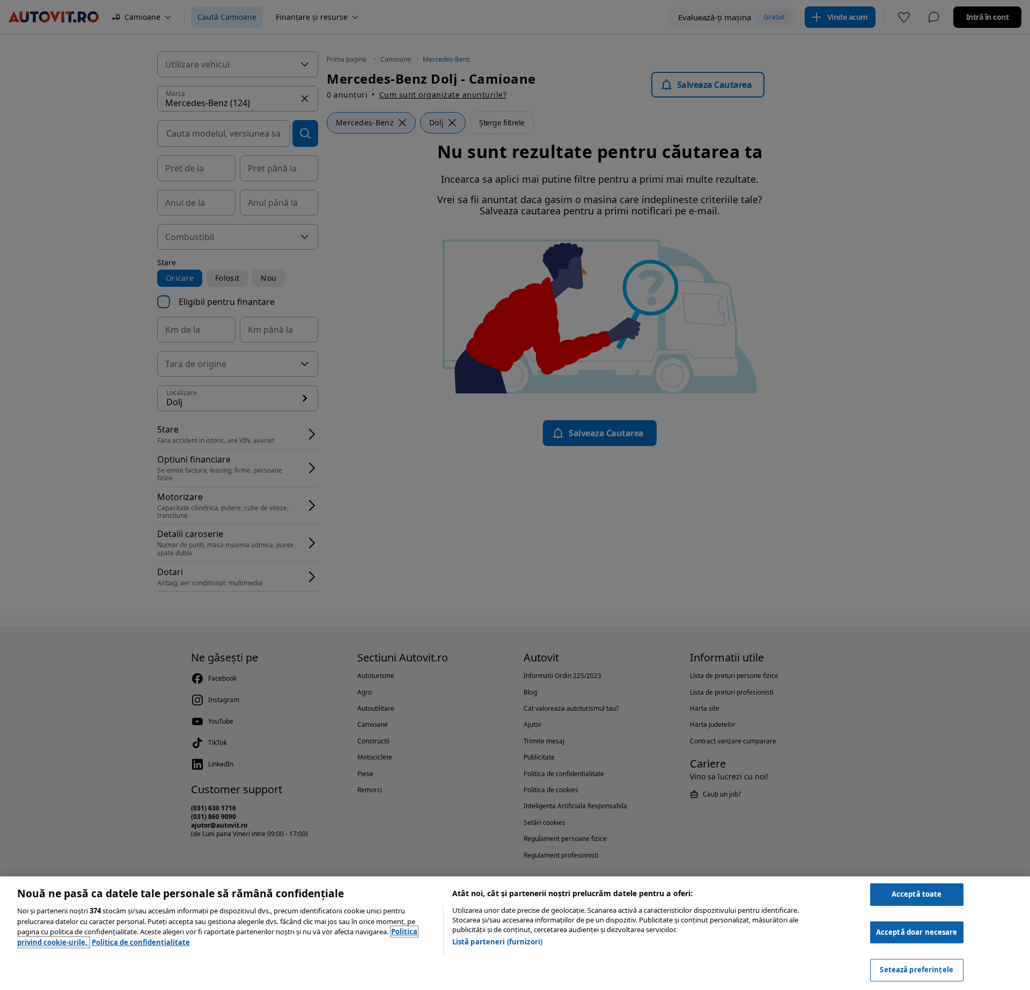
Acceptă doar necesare (917, 932)
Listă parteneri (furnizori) (497, 942)
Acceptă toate (917, 894)
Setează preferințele (916, 969)
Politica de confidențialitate (141, 942)
